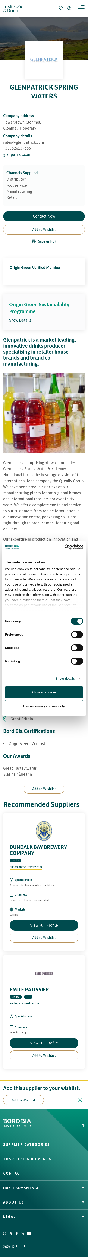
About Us (13, 1202)
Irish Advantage (21, 1188)
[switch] (77, 634)
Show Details (20, 320)
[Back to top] (66, 1125)
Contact (13, 1173)
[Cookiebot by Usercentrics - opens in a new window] (64, 547)
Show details (65, 678)
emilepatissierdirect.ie (24, 1003)
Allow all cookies (44, 692)
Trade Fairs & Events (27, 1159)
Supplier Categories (26, 1144)
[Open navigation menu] (81, 8)
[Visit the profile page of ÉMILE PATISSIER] (44, 973)
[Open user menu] (69, 8)
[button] (44, 230)
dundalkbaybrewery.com (26, 867)
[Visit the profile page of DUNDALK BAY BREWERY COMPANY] (44, 831)
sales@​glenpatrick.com (23, 142)
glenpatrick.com (17, 154)
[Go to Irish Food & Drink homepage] (13, 8)
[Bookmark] (61, 8)
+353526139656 (17, 148)
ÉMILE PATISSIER (29, 989)
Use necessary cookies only (44, 706)
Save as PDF (47, 241)
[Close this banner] (80, 1100)
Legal (9, 1217)
